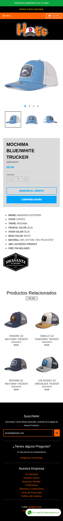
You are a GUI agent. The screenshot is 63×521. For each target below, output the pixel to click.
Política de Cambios (31, 496)
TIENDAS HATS (35, 506)
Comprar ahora (31, 199)
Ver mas (31, 298)
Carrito (55, 16)
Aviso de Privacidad (31, 492)
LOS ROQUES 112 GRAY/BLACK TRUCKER (47, 382)
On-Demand (31, 474)
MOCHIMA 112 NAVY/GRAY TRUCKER (16, 382)
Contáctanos (31, 485)
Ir (57, 433)
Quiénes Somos (31, 478)
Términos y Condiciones (31, 489)
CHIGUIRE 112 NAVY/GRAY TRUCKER (16, 337)
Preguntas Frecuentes (31, 458)
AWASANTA (12, 162)
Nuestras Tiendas (31, 481)
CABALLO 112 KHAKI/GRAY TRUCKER (47, 337)
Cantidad (10, 175)
